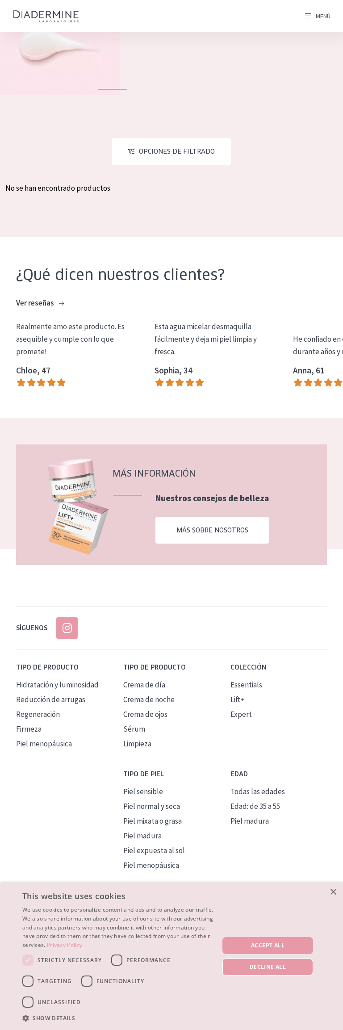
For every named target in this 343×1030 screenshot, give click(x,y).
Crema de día (144, 685)
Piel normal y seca (151, 806)
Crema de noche (149, 699)
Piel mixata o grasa (152, 821)
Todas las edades (257, 791)
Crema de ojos (145, 714)
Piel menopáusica (44, 744)
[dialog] (171, 956)
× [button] (333, 892)
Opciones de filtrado (177, 151)
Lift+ (237, 699)
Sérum (134, 729)
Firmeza (29, 729)
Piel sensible (143, 791)
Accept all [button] (267, 945)
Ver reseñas (35, 303)
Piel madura (142, 836)
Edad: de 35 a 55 (255, 806)
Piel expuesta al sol (154, 850)
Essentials (246, 685)
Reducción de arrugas (50, 699)
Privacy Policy (64, 945)
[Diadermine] (46, 16)
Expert (241, 714)
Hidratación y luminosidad (57, 685)
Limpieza (137, 744)
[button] (117, 1018)
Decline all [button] (268, 967)
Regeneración (38, 714)
